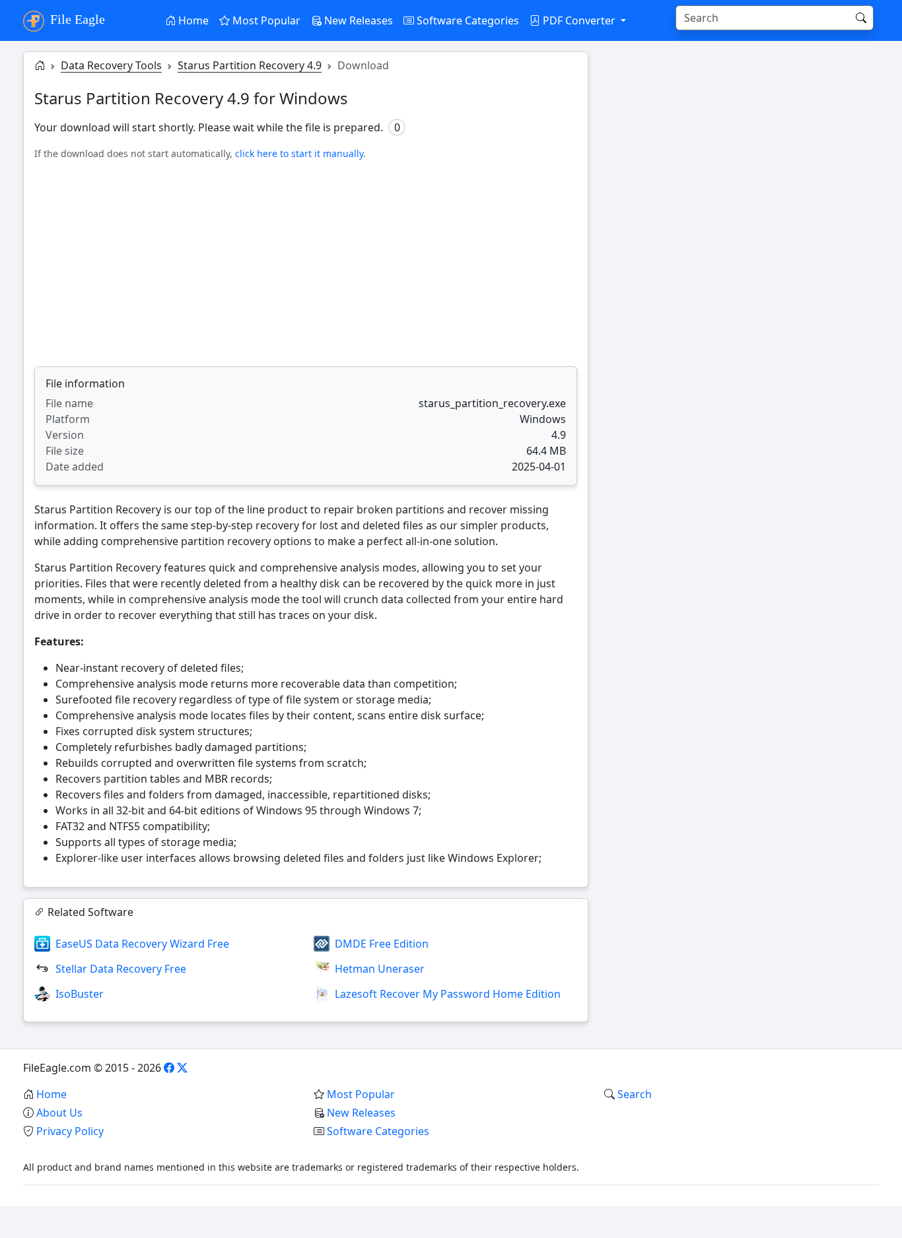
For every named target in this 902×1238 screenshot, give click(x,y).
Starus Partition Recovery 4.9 (250, 65)
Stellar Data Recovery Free (120, 968)
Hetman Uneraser (380, 968)
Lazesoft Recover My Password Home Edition (448, 994)
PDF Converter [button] (579, 20)
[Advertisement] (305, 263)
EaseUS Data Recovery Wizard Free (142, 943)
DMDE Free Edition (382, 943)
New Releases (357, 20)
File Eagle (76, 19)
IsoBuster (79, 994)
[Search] (861, 17)
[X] (182, 1067)
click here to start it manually (299, 153)
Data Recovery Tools (111, 65)
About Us (59, 1112)
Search (634, 1094)
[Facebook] (169, 1067)
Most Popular (265, 20)
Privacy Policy (70, 1131)
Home (192, 20)
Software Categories (466, 20)
